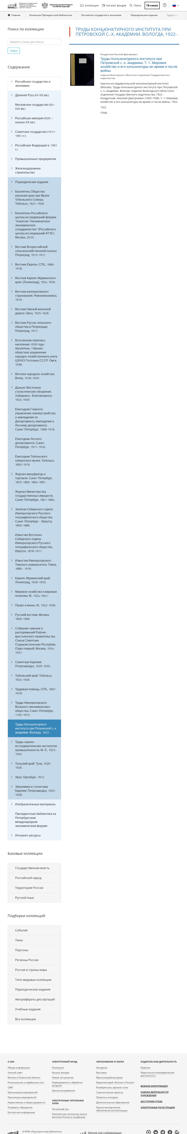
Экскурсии (101, 1067)
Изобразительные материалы (35, 804)
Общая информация (19, 1067)
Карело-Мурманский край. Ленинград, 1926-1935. (32, 580)
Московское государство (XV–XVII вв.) (35, 107)
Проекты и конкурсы (107, 1097)
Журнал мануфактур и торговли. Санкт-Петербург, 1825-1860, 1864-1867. (34, 478)
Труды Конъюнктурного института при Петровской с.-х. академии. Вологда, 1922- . (36, 728)
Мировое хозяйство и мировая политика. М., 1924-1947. (36, 594)
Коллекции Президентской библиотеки (50, 15)
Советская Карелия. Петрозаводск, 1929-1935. (32, 664)
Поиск (137, 5)
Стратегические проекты (109, 1092)
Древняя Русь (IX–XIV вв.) (32, 95)
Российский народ (28, 878)
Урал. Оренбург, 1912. (30, 777)
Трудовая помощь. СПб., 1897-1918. (36, 691)
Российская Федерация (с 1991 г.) (36, 147)
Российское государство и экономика (101, 15)
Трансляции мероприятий (22, 1097)
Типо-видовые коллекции (33, 980)
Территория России (29, 888)
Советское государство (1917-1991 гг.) (35, 134)
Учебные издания (28, 1009)
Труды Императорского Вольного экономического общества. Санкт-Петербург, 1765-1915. (34, 709)
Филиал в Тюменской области (24, 1077)
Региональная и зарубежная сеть (26, 1082)
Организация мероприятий (23, 1092)
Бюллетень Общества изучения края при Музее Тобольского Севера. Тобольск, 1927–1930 (32, 197)
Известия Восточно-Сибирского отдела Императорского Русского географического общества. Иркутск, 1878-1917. (34, 543)
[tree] (34, 458)
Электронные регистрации (158, 1107)
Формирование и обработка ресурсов (67, 1084)
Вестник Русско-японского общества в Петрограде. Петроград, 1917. (33, 327)
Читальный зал (60, 1109)
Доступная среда (151, 1101)
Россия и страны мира (31, 970)
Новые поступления (63, 1077)
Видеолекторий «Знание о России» (115, 1082)
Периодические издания (144, 15)
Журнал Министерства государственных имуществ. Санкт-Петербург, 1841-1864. (35, 496)
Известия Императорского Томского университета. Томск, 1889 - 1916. (36, 564)
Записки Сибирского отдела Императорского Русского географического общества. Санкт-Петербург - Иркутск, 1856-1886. (34, 517)
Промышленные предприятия (35, 159)
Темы (19, 940)
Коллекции (92, 5)
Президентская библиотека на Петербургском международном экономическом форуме (35, 820)
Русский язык (24, 898)
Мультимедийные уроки (109, 1077)
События (21, 930)
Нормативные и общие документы (26, 1102)
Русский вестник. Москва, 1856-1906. (32, 617)
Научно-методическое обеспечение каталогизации (111, 1109)
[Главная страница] (23, 5)
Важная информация (154, 1086)
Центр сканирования (63, 1090)
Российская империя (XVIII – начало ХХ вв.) (34, 120)
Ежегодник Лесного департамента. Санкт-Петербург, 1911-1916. (30, 443)
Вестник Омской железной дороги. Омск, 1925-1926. (33, 311)
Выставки (101, 1072)
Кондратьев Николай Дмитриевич (119, 54)
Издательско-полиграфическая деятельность (157, 1074)
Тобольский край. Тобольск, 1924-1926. (33, 678)
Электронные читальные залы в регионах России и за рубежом (69, 1115)
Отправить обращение (20, 1107)
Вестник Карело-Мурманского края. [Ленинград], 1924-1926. (35, 280)
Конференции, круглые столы (112, 1087)
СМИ (10, 1087)
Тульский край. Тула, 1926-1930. (33, 765)
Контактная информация (21, 1112)
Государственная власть (32, 868)
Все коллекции (25, 1019)
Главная (15, 15)
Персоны (21, 950)
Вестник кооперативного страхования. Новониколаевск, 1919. (36, 296)
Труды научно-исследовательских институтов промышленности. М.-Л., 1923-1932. (36, 748)
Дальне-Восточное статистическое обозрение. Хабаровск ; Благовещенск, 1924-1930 (33, 394)
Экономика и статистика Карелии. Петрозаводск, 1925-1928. (35, 791)
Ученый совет (15, 1072)
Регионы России (27, 960)
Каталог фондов (116, 5)
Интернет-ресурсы (28, 835)
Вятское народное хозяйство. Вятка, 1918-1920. (35, 376)
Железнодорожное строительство (28, 170)
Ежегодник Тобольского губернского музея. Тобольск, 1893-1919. (35, 460)
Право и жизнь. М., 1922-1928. (35, 605)
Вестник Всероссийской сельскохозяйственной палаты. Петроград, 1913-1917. (36, 251)
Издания (145, 1067)
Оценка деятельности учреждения (155, 1094)
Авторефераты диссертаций (35, 999)
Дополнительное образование (112, 1102)
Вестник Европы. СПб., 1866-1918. (35, 266)
